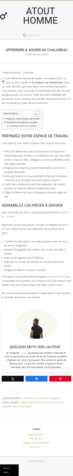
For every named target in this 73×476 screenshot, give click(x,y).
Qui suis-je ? (35, 446)
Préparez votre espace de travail (22, 118)
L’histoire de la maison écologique (41, 398)
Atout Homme (40, 15)
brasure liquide (58, 276)
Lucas (23, 352)
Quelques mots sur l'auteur (23, 125)
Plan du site (35, 438)
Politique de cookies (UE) (35, 442)
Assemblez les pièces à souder (22, 122)
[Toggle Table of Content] (35, 114)
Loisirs (28, 54)
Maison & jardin (41, 54)
